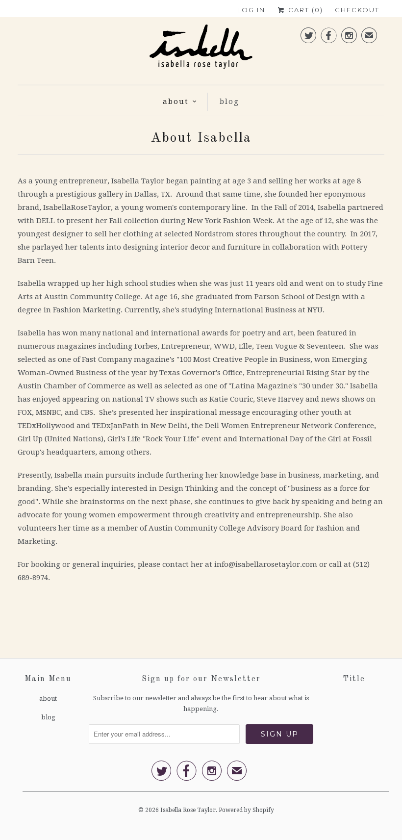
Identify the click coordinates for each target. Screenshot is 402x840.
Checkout (357, 10)
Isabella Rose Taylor (188, 810)
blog (229, 101)
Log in (251, 10)
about (176, 101)
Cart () (304, 10)
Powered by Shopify (246, 810)
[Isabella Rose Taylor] (201, 49)
